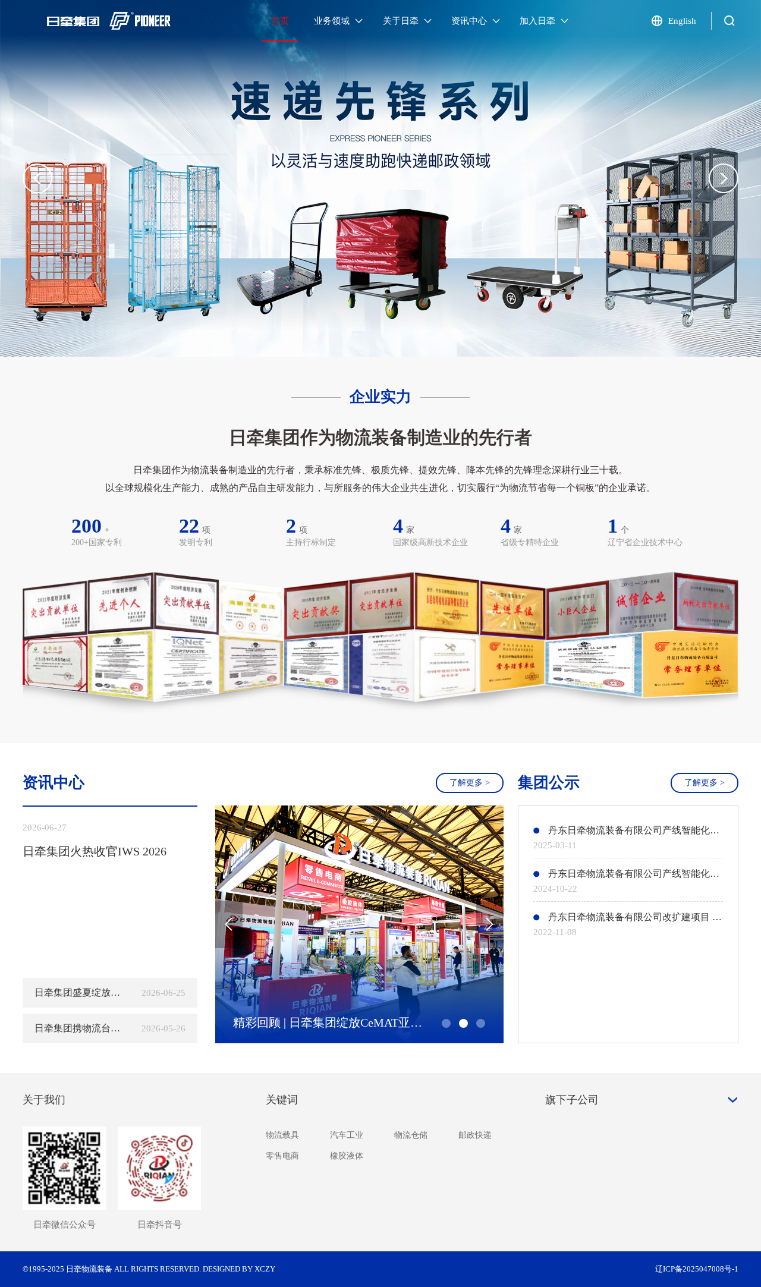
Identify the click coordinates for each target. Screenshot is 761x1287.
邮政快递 (475, 1135)
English (682, 21)
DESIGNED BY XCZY (239, 1268)
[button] (723, 178)
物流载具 (282, 1135)
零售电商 (282, 1155)
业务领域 (333, 21)
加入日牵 (539, 21)
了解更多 (469, 782)
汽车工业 (346, 1135)
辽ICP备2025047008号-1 (696, 1268)
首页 (280, 21)
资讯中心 (470, 21)
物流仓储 (410, 1135)
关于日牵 (402, 21)
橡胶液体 (346, 1155)
